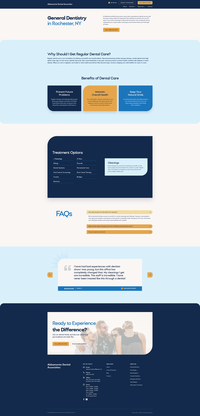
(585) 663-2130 (90, 374)
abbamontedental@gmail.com (94, 369)
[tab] (62, 159)
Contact (150, 6)
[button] (132, 7)
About (125, 6)
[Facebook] (84, 399)
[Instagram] (87, 399)
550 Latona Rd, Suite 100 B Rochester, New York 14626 (93, 380)
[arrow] (50, 274)
